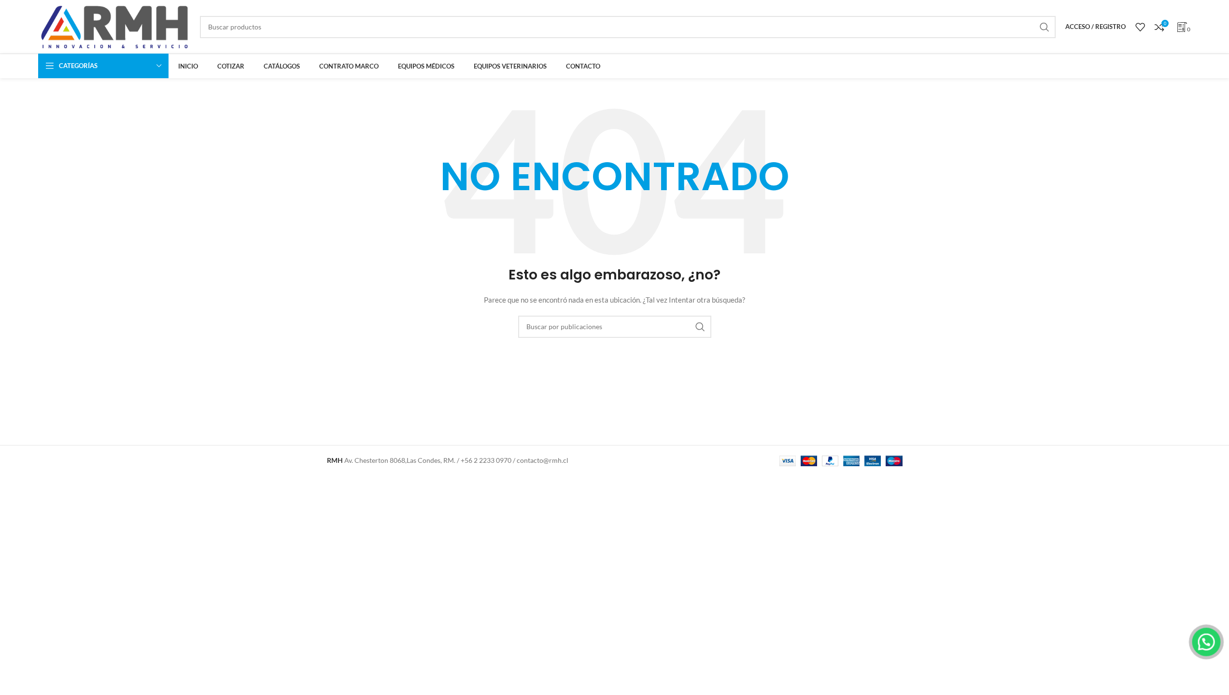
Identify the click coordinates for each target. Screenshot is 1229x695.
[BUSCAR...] (1044, 27)
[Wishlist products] (1140, 27)
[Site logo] (114, 26)
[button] (1206, 641)
